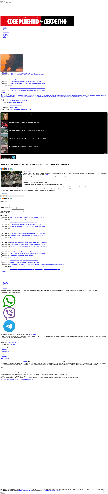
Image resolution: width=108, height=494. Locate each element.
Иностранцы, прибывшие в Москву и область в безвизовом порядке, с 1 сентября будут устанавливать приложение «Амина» (37, 264)
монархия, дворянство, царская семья (27, 95)
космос (2, 95)
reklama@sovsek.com (4, 351)
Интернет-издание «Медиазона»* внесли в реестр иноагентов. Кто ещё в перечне (27, 83)
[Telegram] (12, 169)
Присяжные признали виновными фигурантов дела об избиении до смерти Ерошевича (29, 246)
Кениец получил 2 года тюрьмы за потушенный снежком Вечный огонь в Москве (27, 90)
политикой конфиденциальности (25, 490)
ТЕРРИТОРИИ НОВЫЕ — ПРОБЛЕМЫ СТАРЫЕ (20, 109)
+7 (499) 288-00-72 (13, 344)
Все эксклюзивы (4, 111)
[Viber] (8, 169)
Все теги (2, 97)
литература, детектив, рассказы (18, 96)
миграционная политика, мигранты (77, 96)
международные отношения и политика (33, 96)
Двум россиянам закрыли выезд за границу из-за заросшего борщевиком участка (27, 253)
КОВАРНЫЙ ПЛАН (14, 107)
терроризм (8, 96)
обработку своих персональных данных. (52, 490)
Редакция (5, 285)
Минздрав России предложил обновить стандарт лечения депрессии (24, 262)
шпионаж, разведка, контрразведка (42, 95)
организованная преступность (74, 95)
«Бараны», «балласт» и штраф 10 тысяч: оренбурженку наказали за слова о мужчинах (28, 251)
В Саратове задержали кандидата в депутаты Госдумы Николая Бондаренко (26, 85)
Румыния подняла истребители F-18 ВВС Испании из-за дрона (23, 79)
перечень (25, 361)
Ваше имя (2, 207)
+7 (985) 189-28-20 (32, 334)
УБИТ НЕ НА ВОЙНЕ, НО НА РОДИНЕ (18, 100)
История (5, 288)
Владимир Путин (54, 95)
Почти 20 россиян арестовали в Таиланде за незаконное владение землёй (25, 81)
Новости (5, 282)
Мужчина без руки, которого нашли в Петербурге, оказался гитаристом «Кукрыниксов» (29, 239)
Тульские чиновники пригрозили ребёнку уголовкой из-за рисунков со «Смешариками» (29, 242)
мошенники (62, 96)
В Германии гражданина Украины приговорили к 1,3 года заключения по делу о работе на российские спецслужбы (35, 269)
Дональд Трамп (61, 95)
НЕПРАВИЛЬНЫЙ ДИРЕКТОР (16, 102)
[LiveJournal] (6, 169)
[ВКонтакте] (1, 169)
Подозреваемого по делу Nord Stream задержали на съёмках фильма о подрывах (27, 248)
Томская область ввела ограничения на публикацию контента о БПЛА (25, 237)
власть (66, 95)
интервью (87, 96)
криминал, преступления (54, 96)
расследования (45, 96)
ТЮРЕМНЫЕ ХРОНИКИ (16, 105)
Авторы (4, 287)
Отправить (8, 212)
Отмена (2, 212)
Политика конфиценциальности (7, 379)
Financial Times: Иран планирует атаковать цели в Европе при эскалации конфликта (28, 257)
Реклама (4, 284)
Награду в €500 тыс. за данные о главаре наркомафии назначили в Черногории (27, 74)
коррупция (67, 96)
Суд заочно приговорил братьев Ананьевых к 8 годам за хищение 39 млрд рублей (27, 266)
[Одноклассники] (3, 169)
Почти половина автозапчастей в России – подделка (21, 255)
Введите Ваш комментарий (6, 211)
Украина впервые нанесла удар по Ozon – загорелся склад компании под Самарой (18, 73)
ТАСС (46, 174)
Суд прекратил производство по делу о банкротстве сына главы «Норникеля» (27, 235)
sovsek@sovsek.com (12, 342)
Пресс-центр (5, 283)
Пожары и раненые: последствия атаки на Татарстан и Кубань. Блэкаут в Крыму (27, 244)
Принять (2, 492)
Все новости (3, 92)
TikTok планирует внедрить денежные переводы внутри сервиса (24, 260)
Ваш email (2, 208)
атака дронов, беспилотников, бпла (11, 95)
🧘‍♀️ (22, 195)
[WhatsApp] (10, 169)
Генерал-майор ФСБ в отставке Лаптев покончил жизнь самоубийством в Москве (27, 88)
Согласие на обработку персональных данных (25, 379)
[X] (5, 169)
